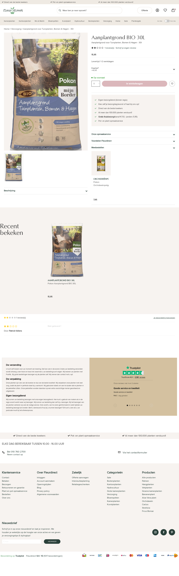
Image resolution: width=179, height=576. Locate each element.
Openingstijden (44, 484)
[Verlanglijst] (165, 10)
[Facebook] (164, 532)
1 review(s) (109, 47)
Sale (109, 477)
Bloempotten (113, 497)
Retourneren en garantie (13, 487)
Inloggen (41, 477)
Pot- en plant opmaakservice (64, 2)
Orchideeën (147, 501)
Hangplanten (148, 484)
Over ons (6, 497)
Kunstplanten (113, 504)
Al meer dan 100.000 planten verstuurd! (117, 2)
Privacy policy (43, 491)
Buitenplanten (113, 480)
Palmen (145, 480)
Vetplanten (147, 487)
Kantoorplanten (114, 484)
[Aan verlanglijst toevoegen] (172, 84)
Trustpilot (19, 555)
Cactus (145, 504)
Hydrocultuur (113, 487)
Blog (39, 487)
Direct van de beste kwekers (16, 2)
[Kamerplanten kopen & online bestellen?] (13, 10)
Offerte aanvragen (80, 477)
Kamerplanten (113, 501)
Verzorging (16, 28)
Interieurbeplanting (81, 480)
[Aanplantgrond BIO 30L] (67, 250)
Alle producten (149, 477)
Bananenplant (148, 494)
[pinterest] (172, 532)
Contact (5, 477)
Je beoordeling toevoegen (164, 317)
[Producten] (157, 10)
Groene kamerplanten (152, 491)
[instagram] (155, 532)
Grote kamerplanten (116, 491)
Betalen (5, 480)
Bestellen (6, 494)
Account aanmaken (46, 480)
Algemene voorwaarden (48, 494)
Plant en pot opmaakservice (14, 491)
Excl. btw (173, 21)
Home (6, 28)
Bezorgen (6, 484)
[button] (45, 147)
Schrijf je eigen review (126, 47)
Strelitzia (146, 507)
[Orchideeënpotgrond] (101, 163)
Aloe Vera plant (149, 497)
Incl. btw (159, 21)
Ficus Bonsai (148, 511)
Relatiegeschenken (81, 484)
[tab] (19, 492)
